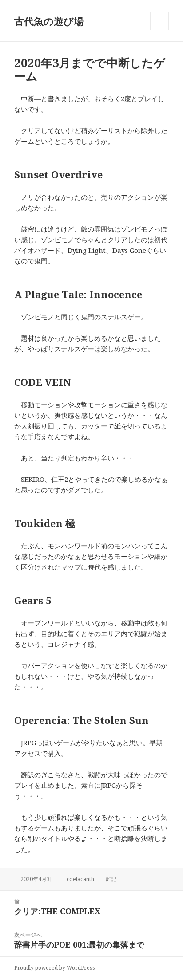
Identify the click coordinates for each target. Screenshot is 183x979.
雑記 (111, 879)
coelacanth (80, 879)
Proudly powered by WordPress (54, 967)
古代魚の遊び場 (49, 21)
